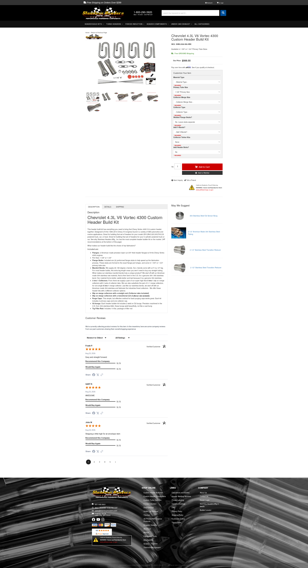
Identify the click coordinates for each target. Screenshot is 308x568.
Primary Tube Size (180, 87)
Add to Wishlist (203, 173)
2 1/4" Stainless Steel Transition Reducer (205, 250)
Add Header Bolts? (181, 147)
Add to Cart (204, 166)
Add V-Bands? (179, 127)
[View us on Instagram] (102, 520)
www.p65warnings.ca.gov (204, 190)
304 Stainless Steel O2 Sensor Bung (203, 215)
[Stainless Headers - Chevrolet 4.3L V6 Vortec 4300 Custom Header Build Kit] (94, 37)
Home (87, 32)
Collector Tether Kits (181, 137)
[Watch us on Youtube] (98, 520)
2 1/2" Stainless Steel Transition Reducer (205, 267)
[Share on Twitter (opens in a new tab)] (97, 375)
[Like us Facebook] (93, 520)
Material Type (178, 77)
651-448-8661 (100, 504)
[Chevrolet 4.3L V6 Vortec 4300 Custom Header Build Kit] (106, 97)
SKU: (173, 44)
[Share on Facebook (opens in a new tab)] (93, 375)
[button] (194, 13)
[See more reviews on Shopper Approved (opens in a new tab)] (101, 375)
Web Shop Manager (181, 565)
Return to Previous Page (99, 32)
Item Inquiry (178, 180)
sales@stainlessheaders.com (106, 510)
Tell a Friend (191, 180)
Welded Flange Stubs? (182, 117)
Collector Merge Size (181, 97)
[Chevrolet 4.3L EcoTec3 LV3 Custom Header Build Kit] (126, 63)
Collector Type (179, 107)
